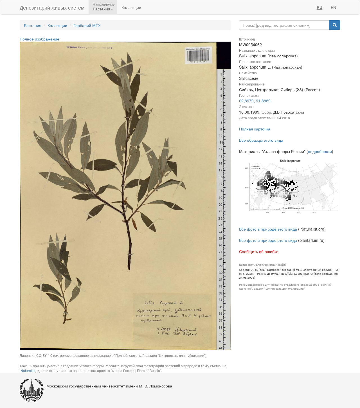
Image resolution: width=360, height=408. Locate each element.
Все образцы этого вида (261, 140)
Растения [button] (101, 9)
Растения (32, 25)
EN (333, 7)
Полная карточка (254, 129)
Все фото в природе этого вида (268, 229)
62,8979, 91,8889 (255, 100)
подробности (320, 151)
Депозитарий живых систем (52, 7)
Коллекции (131, 7)
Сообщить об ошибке (258, 251)
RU (319, 7)
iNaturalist (27, 370)
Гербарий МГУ (86, 25)
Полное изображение (39, 39)
